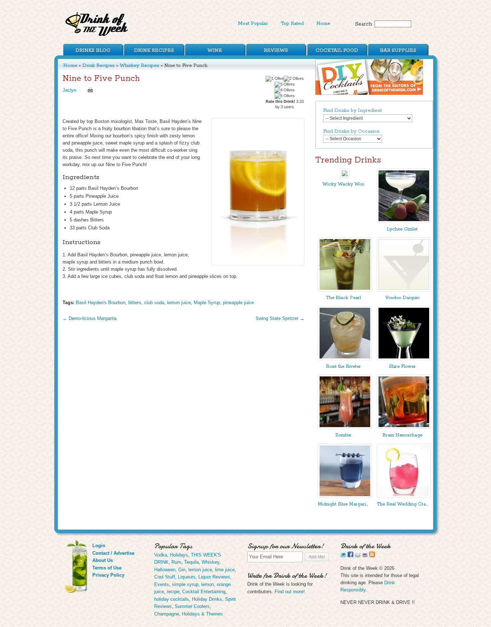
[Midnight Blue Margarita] (345, 496)
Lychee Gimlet (402, 229)
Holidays (179, 555)
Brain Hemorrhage (402, 435)
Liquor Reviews (214, 577)
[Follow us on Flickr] (365, 555)
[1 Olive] (275, 79)
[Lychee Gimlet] (404, 221)
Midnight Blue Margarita (344, 504)
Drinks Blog (92, 50)
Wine (214, 50)
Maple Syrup (207, 302)
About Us (102, 560)
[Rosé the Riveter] (345, 358)
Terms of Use (106, 568)
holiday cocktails (171, 599)
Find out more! (290, 591)
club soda (154, 302)
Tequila (191, 562)
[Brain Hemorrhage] (404, 427)
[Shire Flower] (404, 358)
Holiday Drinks (207, 599)
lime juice (225, 569)
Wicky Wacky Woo (343, 184)
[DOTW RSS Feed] (372, 555)
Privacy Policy (108, 575)
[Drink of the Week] (97, 36)
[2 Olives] (294, 79)
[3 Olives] (285, 84)
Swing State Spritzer (277, 318)
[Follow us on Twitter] (343, 555)
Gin (181, 569)
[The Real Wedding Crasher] (404, 496)
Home (323, 23)
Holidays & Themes (202, 614)
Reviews (276, 50)
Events (161, 584)
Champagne (166, 614)
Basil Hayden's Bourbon (100, 302)
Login (98, 545)
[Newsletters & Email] (358, 555)
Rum (176, 562)
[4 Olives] (285, 90)
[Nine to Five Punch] (257, 191)
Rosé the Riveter (343, 366)
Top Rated (292, 23)
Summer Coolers (192, 606)
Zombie (343, 435)
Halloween (164, 569)
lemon (207, 584)
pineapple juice (238, 302)
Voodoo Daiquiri (402, 298)
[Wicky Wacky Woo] (344, 176)
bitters (134, 302)
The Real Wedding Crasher (406, 504)
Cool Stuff (164, 577)
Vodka (160, 555)
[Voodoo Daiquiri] (404, 290)
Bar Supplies (398, 50)
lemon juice (179, 302)
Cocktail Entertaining (203, 591)
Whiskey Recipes (139, 65)
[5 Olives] (285, 96)
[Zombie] (345, 427)
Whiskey (210, 562)
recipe (173, 591)
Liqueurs (187, 577)
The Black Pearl (343, 298)
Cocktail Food (337, 50)
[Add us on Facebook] (350, 555)
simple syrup (185, 584)
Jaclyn (69, 90)
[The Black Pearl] (345, 290)
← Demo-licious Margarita (89, 318)
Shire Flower (402, 366)
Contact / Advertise (113, 553)
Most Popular (253, 23)
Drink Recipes (154, 50)
